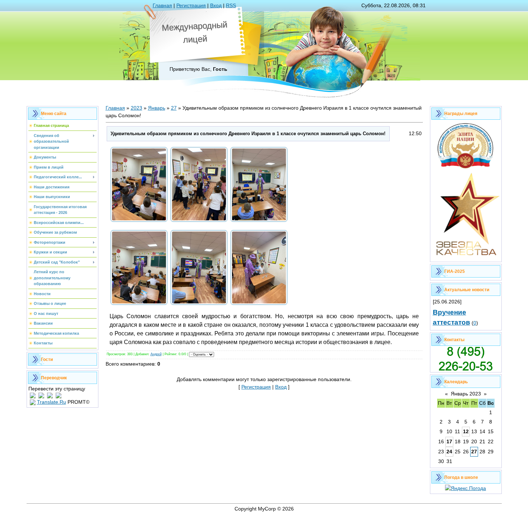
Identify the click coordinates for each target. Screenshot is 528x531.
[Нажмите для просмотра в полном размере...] (139, 221)
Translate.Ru (51, 402)
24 (449, 451)
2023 (136, 108)
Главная (162, 5)
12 (466, 431)
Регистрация (191, 5)
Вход (216, 5)
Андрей (156, 354)
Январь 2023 (466, 394)
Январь (156, 108)
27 (174, 108)
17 (449, 441)
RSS (231, 5)
